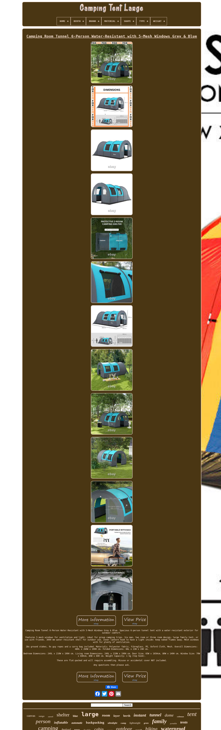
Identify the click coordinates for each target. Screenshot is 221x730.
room (106, 715)
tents (184, 722)
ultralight (112, 723)
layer (116, 715)
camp (123, 723)
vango (42, 716)
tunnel (155, 714)
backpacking (95, 722)
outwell (50, 717)
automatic (77, 722)
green (146, 723)
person (43, 721)
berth (126, 715)
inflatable (61, 722)
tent (192, 714)
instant (140, 715)
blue (75, 715)
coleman (180, 717)
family (159, 721)
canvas (31, 715)
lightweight (134, 723)
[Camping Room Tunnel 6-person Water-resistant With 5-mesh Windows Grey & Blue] (111, 63)
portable (173, 723)
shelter (63, 714)
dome (169, 715)
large (90, 714)
